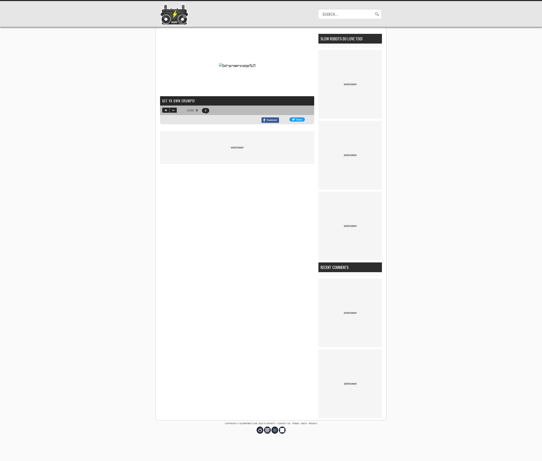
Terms (295, 424)
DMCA (304, 424)
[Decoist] (260, 430)
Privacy (313, 424)
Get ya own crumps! (178, 100)
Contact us (283, 424)
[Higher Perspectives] (274, 430)
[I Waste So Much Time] (282, 430)
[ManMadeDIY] (267, 430)
